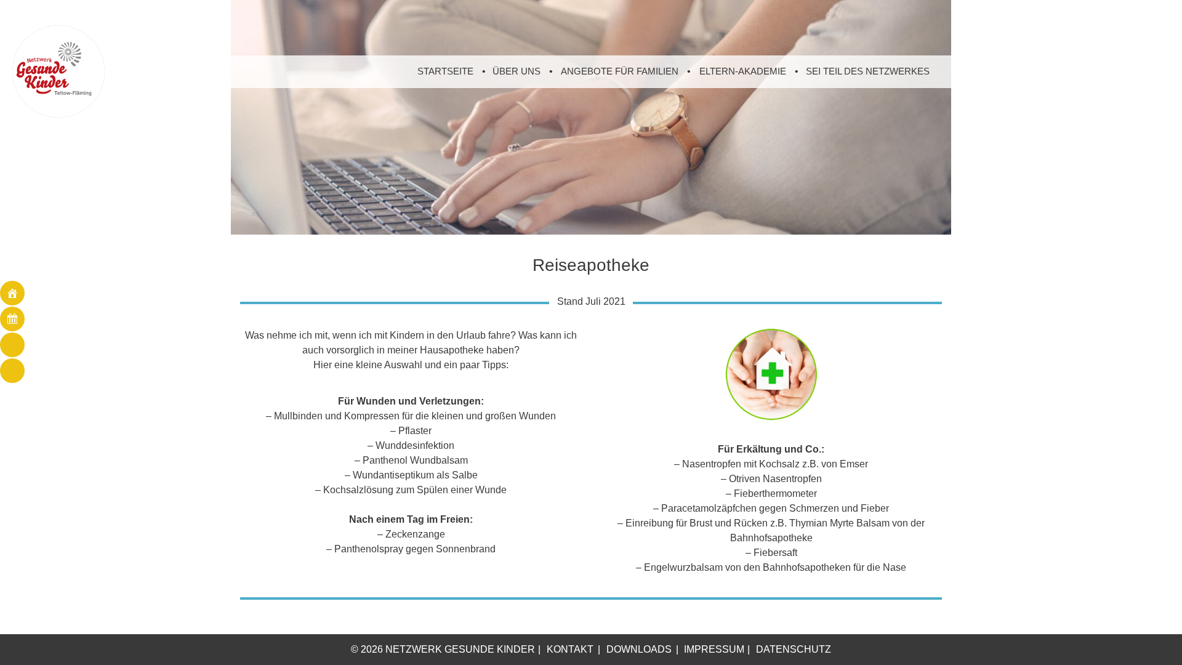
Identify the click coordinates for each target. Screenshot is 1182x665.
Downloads (639, 649)
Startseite (445, 71)
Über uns (516, 71)
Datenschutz (793, 649)
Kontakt (570, 649)
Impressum (714, 649)
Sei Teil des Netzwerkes (868, 71)
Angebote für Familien (619, 71)
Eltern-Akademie (742, 71)
